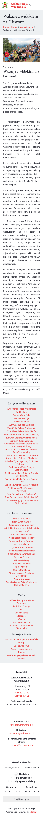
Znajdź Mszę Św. (21, 799)
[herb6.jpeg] (5, 5)
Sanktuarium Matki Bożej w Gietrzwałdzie (21, 468)
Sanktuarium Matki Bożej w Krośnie (21, 485)
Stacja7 (33, 812)
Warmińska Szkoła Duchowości (21, 428)
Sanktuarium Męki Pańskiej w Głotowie (21, 489)
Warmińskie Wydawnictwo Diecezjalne (21, 627)
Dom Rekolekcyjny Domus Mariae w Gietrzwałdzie (21, 501)
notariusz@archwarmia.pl (21, 733)
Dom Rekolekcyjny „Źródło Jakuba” (21, 497)
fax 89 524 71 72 (21, 696)
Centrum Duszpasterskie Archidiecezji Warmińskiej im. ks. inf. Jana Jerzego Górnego (21, 444)
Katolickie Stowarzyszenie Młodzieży (21, 528)
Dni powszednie (24, 778)
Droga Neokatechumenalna (21, 547)
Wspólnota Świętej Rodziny (22, 538)
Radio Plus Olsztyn (21, 606)
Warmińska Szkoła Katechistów (22, 431)
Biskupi (21, 642)
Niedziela (24, 774)
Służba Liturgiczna (21, 518)
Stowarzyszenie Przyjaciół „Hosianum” (21, 574)
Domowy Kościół (22, 531)
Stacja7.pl (21, 616)
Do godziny (31, 787)
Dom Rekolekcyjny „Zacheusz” (21, 494)
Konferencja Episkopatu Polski (21, 655)
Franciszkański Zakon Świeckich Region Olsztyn (21, 583)
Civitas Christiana (21, 570)
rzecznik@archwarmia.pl (21, 745)
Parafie (21, 652)
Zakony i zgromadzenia (21, 649)
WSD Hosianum (21, 421)
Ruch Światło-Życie (21, 522)
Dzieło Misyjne (22, 566)
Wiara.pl (21, 619)
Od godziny (12, 787)
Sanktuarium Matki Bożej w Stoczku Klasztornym (21, 474)
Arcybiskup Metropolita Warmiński (21, 639)
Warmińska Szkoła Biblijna (21, 425)
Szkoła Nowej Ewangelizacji (21, 554)
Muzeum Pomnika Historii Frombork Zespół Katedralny (22, 450)
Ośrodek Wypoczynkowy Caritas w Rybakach (21, 462)
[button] (30, 5)
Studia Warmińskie (21, 622)
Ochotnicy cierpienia (21, 563)
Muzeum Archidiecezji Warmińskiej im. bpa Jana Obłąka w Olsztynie (21, 456)
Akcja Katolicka (21, 544)
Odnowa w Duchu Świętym (21, 541)
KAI (21, 609)
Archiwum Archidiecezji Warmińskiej (21, 434)
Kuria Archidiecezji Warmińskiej (22, 409)
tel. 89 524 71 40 (21, 692)
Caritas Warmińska (21, 415)
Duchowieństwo (21, 646)
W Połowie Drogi (21, 560)
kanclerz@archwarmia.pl (21, 725)
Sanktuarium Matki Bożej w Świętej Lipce (21, 480)
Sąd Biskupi (21, 412)
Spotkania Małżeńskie (21, 534)
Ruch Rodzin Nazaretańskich (21, 550)
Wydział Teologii (21, 418)
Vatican (21, 658)
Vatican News (21, 612)
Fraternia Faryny (21, 557)
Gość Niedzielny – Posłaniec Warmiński (21, 601)
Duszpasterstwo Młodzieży (21, 525)
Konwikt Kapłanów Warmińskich (21, 437)
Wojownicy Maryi (21, 579)
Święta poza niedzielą (24, 781)
